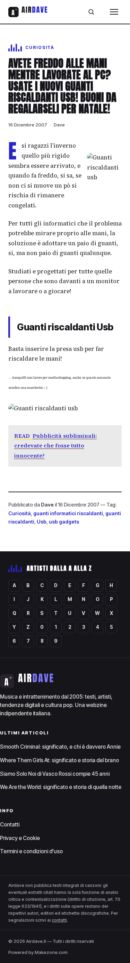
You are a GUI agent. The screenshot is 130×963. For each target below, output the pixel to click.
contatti (59, 920)
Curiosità (19, 513)
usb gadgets (64, 522)
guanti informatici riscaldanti (68, 513)
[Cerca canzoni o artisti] (91, 12)
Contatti (9, 824)
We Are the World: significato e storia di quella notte (60, 787)
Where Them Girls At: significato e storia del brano (59, 760)
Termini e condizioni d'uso (31, 851)
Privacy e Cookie (20, 838)
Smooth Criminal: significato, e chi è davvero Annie (60, 746)
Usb (41, 522)
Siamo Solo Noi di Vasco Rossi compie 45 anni (55, 774)
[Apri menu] (114, 12)
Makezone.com (51, 952)
